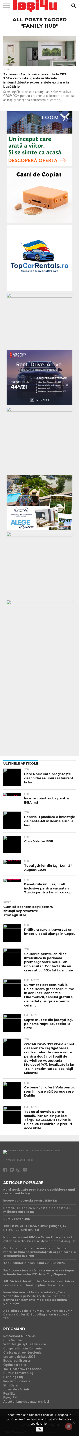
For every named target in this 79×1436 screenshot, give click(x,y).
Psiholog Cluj (13, 1377)
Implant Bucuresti (16, 1381)
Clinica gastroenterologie (22, 1352)
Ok (39, 1429)
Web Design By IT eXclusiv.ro (24, 1344)
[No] (73, 1422)
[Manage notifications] (68, 1426)
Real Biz (9, 1393)
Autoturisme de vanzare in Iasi (26, 1401)
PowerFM (10, 1397)
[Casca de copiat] (39, 224)
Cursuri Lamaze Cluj (18, 1373)
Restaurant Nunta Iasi (19, 1336)
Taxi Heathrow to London (22, 1369)
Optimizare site (15, 1365)
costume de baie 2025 (19, 1356)
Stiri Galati (11, 1385)
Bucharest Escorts (17, 1360)
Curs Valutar (12, 1340)
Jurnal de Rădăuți (16, 1389)
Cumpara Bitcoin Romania (22, 1348)
